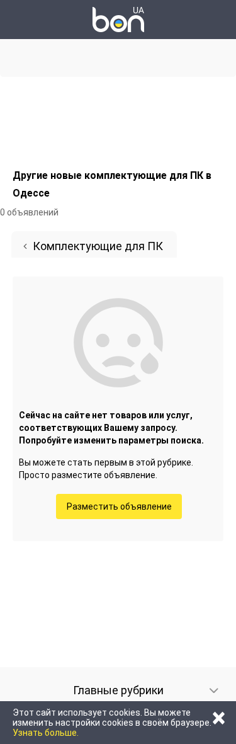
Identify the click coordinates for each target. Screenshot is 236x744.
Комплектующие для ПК (98, 246)
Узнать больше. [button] (46, 733)
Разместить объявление (119, 506)
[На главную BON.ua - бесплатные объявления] (118, 19)
